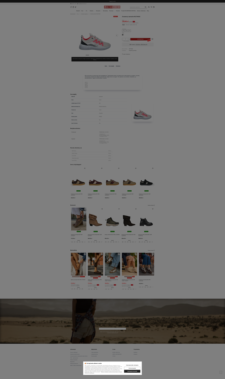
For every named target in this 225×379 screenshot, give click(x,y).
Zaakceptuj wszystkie (132, 371)
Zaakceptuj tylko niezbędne (132, 365)
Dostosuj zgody (132, 368)
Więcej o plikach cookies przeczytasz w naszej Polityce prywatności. (103, 372)
